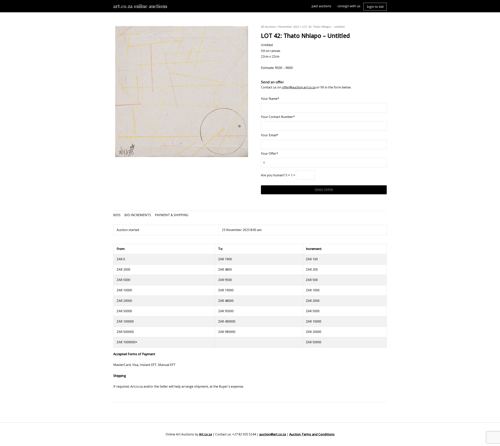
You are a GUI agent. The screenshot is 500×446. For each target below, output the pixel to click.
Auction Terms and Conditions (312, 434)
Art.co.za (205, 434)
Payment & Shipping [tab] (171, 215)
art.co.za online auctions (140, 6)
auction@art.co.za (272, 434)
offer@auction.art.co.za (299, 87)
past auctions (321, 6)
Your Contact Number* (278, 117)
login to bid (375, 6)
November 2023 (288, 27)
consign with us (349, 6)
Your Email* (269, 135)
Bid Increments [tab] (137, 215)
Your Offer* (269, 153)
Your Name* (270, 98)
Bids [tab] (117, 215)
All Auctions (268, 27)
